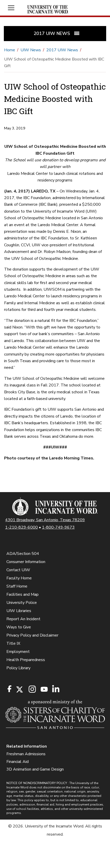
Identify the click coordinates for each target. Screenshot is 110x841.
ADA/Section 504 (22, 553)
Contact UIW (18, 570)
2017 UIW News (62, 50)
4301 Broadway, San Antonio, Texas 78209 (45, 520)
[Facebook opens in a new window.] (9, 689)
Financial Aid (17, 761)
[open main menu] (13, 7)
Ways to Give (18, 627)
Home (9, 50)
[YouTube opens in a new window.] (44, 689)
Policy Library (18, 668)
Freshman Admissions (26, 754)
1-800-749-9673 (58, 527)
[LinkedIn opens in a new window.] (55, 689)
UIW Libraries (18, 611)
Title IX (13, 643)
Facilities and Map (22, 594)
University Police (21, 602)
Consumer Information (25, 562)
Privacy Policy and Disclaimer (32, 635)
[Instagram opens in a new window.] (31, 689)
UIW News (30, 50)
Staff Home (16, 586)
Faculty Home (19, 578)
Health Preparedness (25, 660)
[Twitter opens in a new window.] (19, 689)
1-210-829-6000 (21, 527)
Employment (18, 651)
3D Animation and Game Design (35, 769)
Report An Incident (23, 619)
